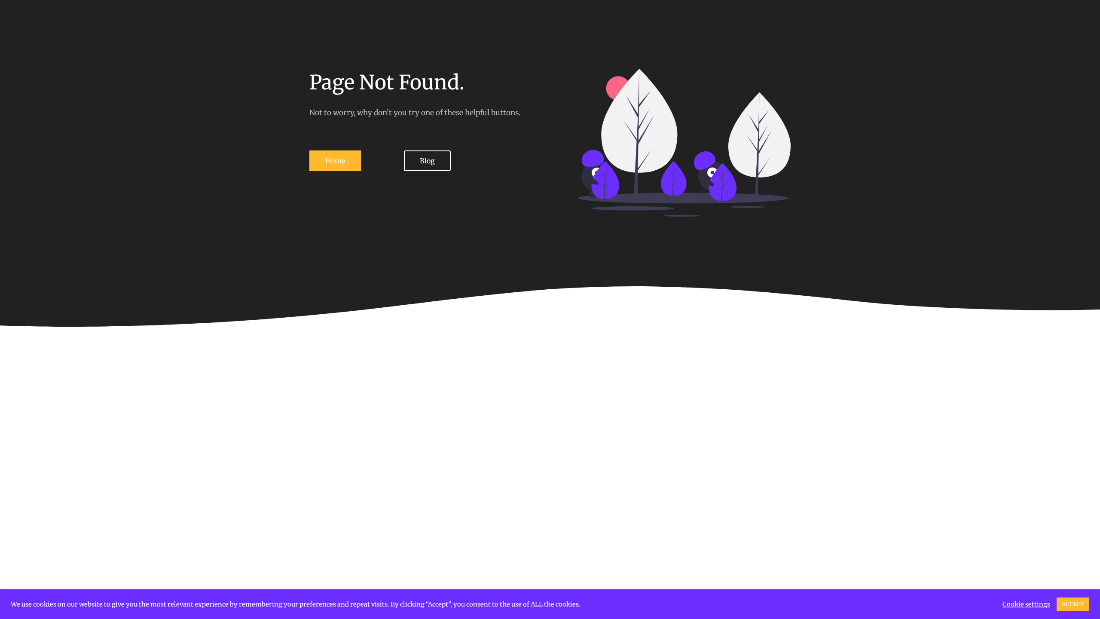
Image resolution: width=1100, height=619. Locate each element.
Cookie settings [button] (1026, 604)
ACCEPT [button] (1073, 604)
